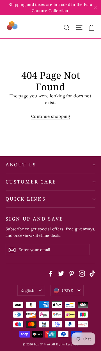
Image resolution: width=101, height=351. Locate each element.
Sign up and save (34, 218)
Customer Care (31, 181)
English (27, 290)
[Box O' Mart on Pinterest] (71, 273)
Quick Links (26, 199)
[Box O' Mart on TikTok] (92, 273)
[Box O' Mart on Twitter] (61, 273)
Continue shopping (50, 116)
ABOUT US (21, 164)
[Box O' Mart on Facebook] (51, 273)
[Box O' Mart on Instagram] (82, 273)
